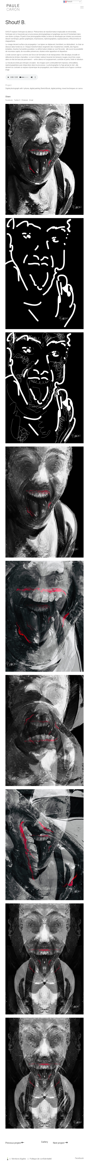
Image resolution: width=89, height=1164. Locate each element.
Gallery (44, 1142)
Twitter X (17, 100)
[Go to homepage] (13, 7)
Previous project (13, 1143)
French (69, 2)
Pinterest (25, 100)
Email (31, 100)
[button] (82, 7)
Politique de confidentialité (41, 1159)
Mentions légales (19, 1159)
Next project (58, 1143)
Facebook (9, 100)
